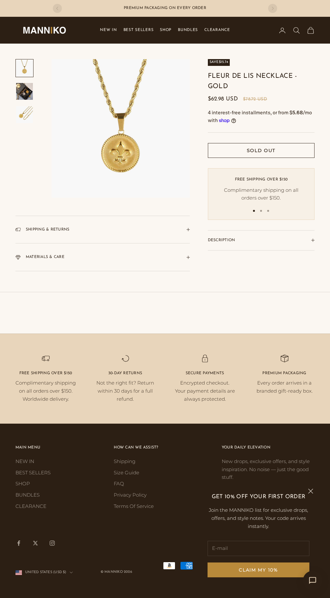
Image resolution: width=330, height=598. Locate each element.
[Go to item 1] (24, 68)
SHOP (165, 30)
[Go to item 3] (24, 115)
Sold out (261, 150)
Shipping (124, 461)
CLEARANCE (217, 30)
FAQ (119, 483)
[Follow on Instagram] (52, 543)
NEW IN (108, 30)
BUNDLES (188, 30)
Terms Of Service (134, 506)
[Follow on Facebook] (18, 543)
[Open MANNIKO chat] (312, 580)
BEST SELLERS (138, 30)
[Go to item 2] (24, 91)
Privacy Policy (130, 495)
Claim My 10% (258, 570)
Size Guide (126, 472)
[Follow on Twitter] (35, 543)
